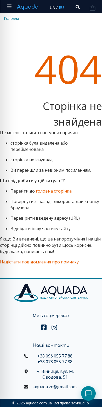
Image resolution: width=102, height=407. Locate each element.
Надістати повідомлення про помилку (39, 262)
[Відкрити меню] (9, 6)
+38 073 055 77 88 (54, 362)
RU (61, 7)
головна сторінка (54, 191)
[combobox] (77, 7)
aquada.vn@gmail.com (55, 387)
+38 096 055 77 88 (54, 356)
